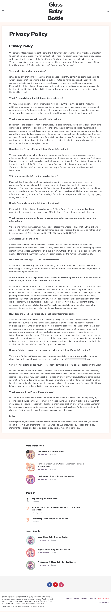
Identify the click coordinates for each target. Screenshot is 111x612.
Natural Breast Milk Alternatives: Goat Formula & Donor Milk (61, 465)
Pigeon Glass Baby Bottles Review (54, 549)
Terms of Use (104, 603)
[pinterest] (55, 584)
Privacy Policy (103, 598)
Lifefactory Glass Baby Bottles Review (56, 476)
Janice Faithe (42, 454)
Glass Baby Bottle (55, 11)
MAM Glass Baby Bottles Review (53, 537)
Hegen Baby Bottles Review (51, 451)
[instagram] (61, 584)
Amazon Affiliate (72, 598)
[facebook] (49, 584)
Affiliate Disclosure (88, 598)
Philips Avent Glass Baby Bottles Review (57, 562)
